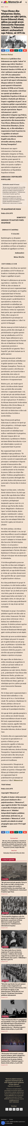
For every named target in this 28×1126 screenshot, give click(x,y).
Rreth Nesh (3, 1119)
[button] (3, 1123)
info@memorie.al (14, 1100)
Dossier (6, 6)
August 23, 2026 (5, 893)
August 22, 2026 (5, 997)
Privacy (11, 1119)
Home (2, 6)
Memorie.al (4, 1121)
